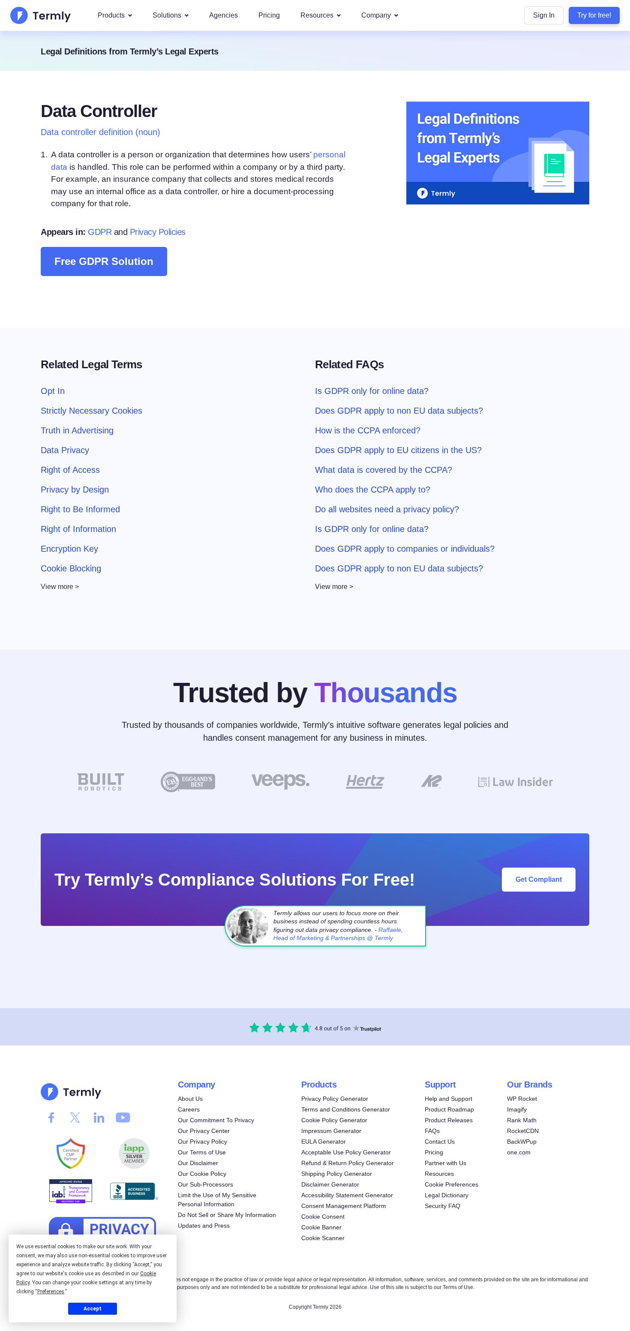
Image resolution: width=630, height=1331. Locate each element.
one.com (519, 1152)
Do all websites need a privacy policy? (387, 509)
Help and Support (448, 1098)
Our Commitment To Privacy (216, 1120)
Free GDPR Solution (103, 261)
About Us (190, 1098)
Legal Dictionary (446, 1195)
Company (376, 15)
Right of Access (70, 469)
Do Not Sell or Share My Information (227, 1214)
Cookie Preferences (451, 1184)
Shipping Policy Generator (336, 1173)
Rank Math (522, 1120)
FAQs (432, 1130)
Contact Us (440, 1141)
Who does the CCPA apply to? (372, 489)
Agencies (223, 15)
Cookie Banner (321, 1227)
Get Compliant (539, 879)
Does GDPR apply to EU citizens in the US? (398, 449)
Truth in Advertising (77, 430)
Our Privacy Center (204, 1130)
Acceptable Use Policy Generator (346, 1152)
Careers (189, 1109)
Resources (316, 15)
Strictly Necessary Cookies (91, 410)
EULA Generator (323, 1141)
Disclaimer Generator (330, 1184)
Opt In (53, 390)
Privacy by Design (75, 489)
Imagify (517, 1109)
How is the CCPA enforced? (367, 430)
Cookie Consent (323, 1216)
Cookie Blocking (71, 568)
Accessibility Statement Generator (347, 1195)
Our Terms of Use (202, 1152)
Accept (93, 1309)
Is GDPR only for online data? (372, 390)
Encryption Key (69, 548)
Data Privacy (65, 449)
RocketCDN (523, 1130)
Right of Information (78, 528)
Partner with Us (445, 1163)
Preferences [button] (50, 1292)
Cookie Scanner (323, 1238)
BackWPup (522, 1141)
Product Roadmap (449, 1109)
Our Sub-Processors (205, 1184)
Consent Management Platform (343, 1205)
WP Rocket (522, 1098)
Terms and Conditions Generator (345, 1109)
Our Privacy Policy (202, 1141)
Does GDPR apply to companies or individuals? (405, 548)
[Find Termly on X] (75, 1117)
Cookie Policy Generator (334, 1120)
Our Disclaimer (198, 1163)
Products (111, 15)
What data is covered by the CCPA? (383, 469)
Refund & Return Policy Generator (347, 1163)
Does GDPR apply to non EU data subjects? (399, 410)
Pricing (269, 15)
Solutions (167, 15)
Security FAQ (442, 1205)
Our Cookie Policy (202, 1173)
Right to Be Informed (80, 509)
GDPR (99, 232)
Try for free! (594, 15)
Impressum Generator (331, 1130)
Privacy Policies (158, 232)
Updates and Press (204, 1225)
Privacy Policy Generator (334, 1098)
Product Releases (449, 1120)
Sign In (544, 15)
